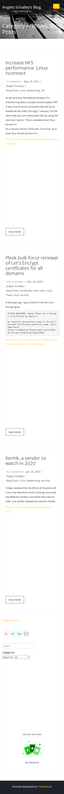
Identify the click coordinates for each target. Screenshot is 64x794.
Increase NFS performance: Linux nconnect (27, 67)
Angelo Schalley (15, 86)
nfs (43, 90)
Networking (33, 90)
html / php (39, 290)
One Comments (15, 281)
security (24, 295)
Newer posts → (13, 620)
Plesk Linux (12, 295)
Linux (22, 90)
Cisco (22, 480)
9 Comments (13, 81)
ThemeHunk (45, 786)
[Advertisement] (32, 188)
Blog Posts (12, 90)
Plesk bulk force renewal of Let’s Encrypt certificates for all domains (32, 265)
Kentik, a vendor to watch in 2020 (26, 460)
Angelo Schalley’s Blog (21, 7)
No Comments (14, 471)
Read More (15, 231)
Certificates (25, 290)
